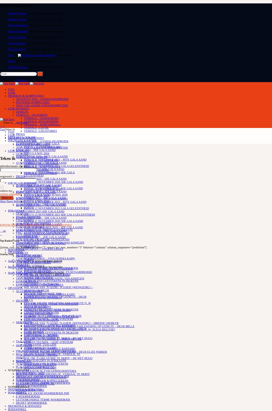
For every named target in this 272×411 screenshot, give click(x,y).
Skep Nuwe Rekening (12, 201)
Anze (11, 55)
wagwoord (6, 176)
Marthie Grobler (17, 19)
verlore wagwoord (10, 194)
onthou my (6, 190)
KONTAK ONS (8, 224)
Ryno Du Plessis (17, 37)
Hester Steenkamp (18, 25)
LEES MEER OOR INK (31, 224)
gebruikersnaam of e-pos (14, 166)
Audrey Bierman (17, 13)
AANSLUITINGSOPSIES (58, 224)
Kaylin (51, 55)
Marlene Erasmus (17, 67)
